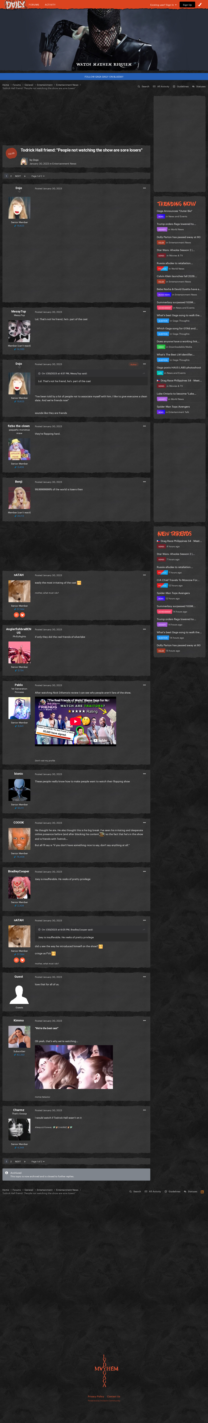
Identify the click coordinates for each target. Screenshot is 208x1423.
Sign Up (187, 4)
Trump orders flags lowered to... (176, 223)
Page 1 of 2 (37, 175)
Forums (34, 4)
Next (18, 175)
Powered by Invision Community (104, 1400)
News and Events (178, 216)
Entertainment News (64, 163)
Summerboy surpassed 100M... (176, 302)
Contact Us (113, 1396)
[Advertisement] (76, 117)
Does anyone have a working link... (178, 341)
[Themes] (200, 4)
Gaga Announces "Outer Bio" (174, 210)
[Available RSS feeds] (202, 1191)
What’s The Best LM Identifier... (176, 354)
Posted (48, 188)
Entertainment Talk (179, 412)
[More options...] (144, 188)
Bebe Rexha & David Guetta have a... (179, 289)
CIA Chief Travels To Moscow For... (178, 580)
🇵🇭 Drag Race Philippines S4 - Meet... (179, 380)
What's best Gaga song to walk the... (179, 315)
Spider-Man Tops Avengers (173, 406)
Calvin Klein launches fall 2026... (177, 276)
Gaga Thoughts (181, 320)
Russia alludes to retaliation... (175, 263)
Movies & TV (176, 255)
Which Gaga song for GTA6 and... (177, 328)
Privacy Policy (96, 1396)
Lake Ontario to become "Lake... (176, 393)
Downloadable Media (180, 346)
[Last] (25, 176)
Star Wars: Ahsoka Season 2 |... (176, 250)
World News (177, 229)
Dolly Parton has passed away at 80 (179, 237)
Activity (50, 4)
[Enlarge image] (74, 1066)
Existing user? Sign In (162, 4)
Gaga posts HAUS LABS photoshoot (179, 367)
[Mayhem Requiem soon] (104, 39)
